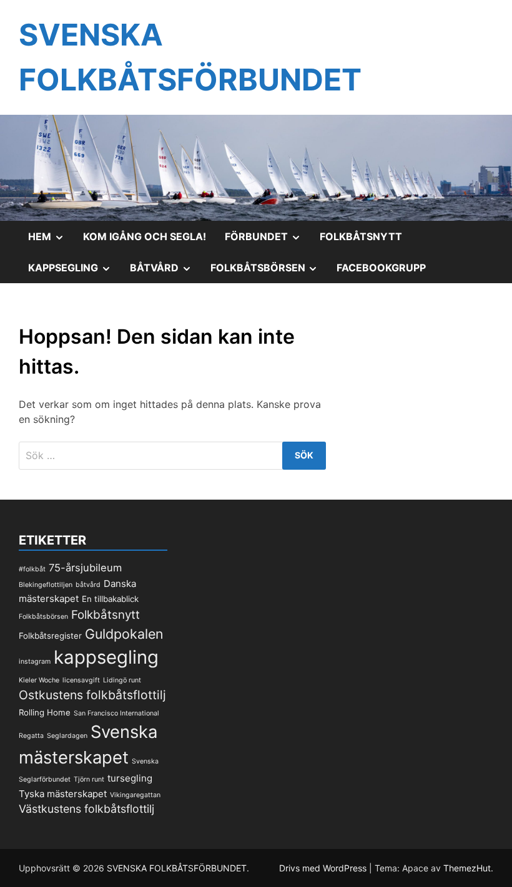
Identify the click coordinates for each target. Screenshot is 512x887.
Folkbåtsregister (50, 636)
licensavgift (81, 680)
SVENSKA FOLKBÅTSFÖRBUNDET (177, 868)
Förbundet (267, 241)
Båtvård (165, 272)
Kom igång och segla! (144, 236)
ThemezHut (467, 868)
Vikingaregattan (135, 795)
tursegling (129, 778)
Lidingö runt (122, 680)
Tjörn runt (89, 779)
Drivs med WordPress (324, 868)
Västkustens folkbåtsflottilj (86, 808)
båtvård (88, 585)
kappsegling (106, 657)
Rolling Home (45, 712)
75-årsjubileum (85, 567)
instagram (35, 661)
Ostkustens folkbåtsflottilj (92, 694)
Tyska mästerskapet (63, 794)
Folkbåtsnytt (361, 236)
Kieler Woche (39, 680)
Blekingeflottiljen (45, 585)
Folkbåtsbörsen (269, 272)
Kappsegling (74, 272)
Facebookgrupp (381, 267)
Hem (51, 241)
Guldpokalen (124, 634)
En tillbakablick (110, 599)
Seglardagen (67, 736)
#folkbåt (32, 569)
